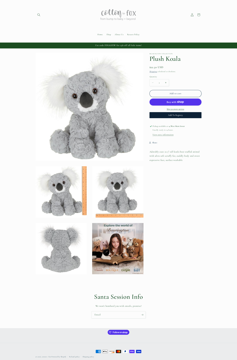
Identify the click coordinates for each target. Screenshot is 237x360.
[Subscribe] (142, 314)
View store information (163, 134)
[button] (39, 15)
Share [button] (154, 142)
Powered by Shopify (58, 357)
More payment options (175, 109)
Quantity (153, 76)
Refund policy (74, 357)
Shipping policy (88, 357)
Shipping (153, 71)
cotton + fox (46, 357)
